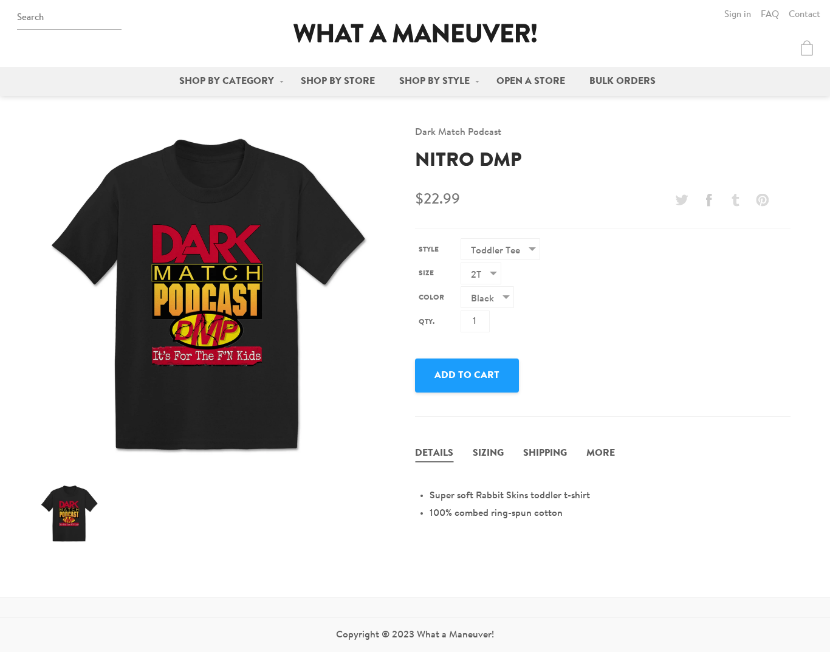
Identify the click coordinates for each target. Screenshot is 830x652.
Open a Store (530, 81)
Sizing (488, 453)
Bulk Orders (622, 81)
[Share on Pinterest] (762, 200)
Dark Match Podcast (458, 132)
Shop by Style (434, 81)
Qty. (426, 322)
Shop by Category (226, 81)
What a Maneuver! (415, 33)
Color (431, 297)
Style (429, 249)
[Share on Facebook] (708, 200)
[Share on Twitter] (682, 200)
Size (426, 273)
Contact (804, 14)
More (600, 453)
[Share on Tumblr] (736, 200)
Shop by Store (338, 81)
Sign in (737, 14)
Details (434, 453)
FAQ (770, 14)
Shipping (545, 453)
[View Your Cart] (806, 48)
